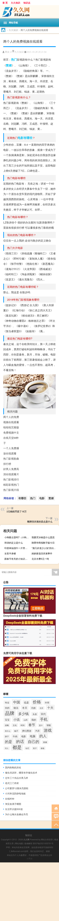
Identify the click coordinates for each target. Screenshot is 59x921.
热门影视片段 (11, 490)
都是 (17, 747)
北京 (41, 708)
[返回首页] (55, 808)
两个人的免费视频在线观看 (11, 419)
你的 (7, 707)
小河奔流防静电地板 (15, 793)
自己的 (33, 741)
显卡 (41, 725)
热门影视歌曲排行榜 (11, 461)
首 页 (5, 2)
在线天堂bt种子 (11, 440)
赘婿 (9, 65)
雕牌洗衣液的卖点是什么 (39, 521)
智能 (49, 725)
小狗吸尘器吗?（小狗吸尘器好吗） (17, 537)
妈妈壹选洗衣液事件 (42, 553)
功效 (33, 707)
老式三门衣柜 (12, 783)
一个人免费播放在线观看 (11, 450)
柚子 (16, 730)
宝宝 (7, 719)
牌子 (7, 736)
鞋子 (35, 748)
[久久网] (29, 12)
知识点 (26, 2)
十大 (50, 707)
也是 (26, 702)
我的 (33, 719)
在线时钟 (9, 798)
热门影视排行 (11, 479)
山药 (26, 719)
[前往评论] (55, 816)
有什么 (7, 731)
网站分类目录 (47, 839)
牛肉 (15, 736)
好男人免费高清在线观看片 (11, 471)
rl (11, 52)
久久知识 (15, 2)
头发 (35, 714)
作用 (47, 702)
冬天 (24, 707)
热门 (14, 59)
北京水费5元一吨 (40, 558)
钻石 (27, 748)
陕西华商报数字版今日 (43, 542)
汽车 (37, 730)
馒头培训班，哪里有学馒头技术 (21, 772)
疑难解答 (28, 843)
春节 (32, 724)
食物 (42, 748)
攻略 (7, 725)
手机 (44, 719)
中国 (16, 701)
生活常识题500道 (14, 809)
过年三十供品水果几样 (16, 777)
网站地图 (19, 843)
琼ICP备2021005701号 (43, 843)
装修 (45, 742)
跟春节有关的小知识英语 (17, 558)
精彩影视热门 (11, 484)
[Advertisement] (29, 891)
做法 (15, 707)
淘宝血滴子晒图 (13, 803)
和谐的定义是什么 (13, 542)
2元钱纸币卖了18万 (17, 511)
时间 (23, 725)
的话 (20, 741)
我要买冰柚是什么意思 (43, 537)
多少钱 (23, 713)
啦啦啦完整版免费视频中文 (11, 429)
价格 (37, 702)
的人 (43, 735)
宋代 (43, 714)
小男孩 (29, 858)
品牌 (9, 712)
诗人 (7, 748)
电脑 (32, 736)
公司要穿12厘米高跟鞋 (16, 788)
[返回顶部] (55, 824)
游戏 (48, 730)
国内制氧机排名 (13, 767)
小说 (16, 719)
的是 (8, 741)
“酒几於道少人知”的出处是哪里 (45, 548)
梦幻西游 (26, 730)
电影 (21, 138)
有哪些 (28, 138)
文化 (15, 725)
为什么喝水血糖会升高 (16, 814)
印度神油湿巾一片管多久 (17, 548)
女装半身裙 (10, 553)
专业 (7, 702)
